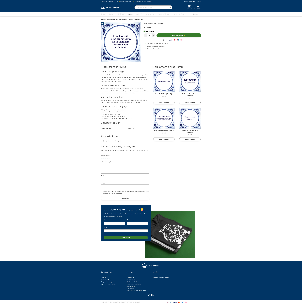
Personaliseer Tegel (178, 14)
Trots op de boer (132, 280)
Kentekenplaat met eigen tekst (137, 290)
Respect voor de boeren (134, 284)
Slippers (130, 14)
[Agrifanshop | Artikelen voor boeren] (110, 7)
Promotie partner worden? (161, 277)
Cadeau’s (139, 14)
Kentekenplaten (163, 14)
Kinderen (121, 14)
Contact (199, 1)
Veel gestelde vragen (189, 1)
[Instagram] (149, 295)
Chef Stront (130, 288)
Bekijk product (164, 102)
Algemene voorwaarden (108, 284)
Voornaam (107, 220)
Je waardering (105, 155)
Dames (111, 14)
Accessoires (150, 14)
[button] (102, 23)
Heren (103, 14)
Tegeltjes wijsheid (113, 19)
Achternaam (131, 220)
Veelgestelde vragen (107, 282)
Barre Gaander (131, 286)
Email (105, 227)
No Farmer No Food (133, 282)
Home (103, 19)
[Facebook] (152, 295)
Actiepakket (130, 277)
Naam (103, 175)
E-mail (103, 183)
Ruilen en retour (106, 280)
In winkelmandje (177, 35)
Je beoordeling (106, 162)
